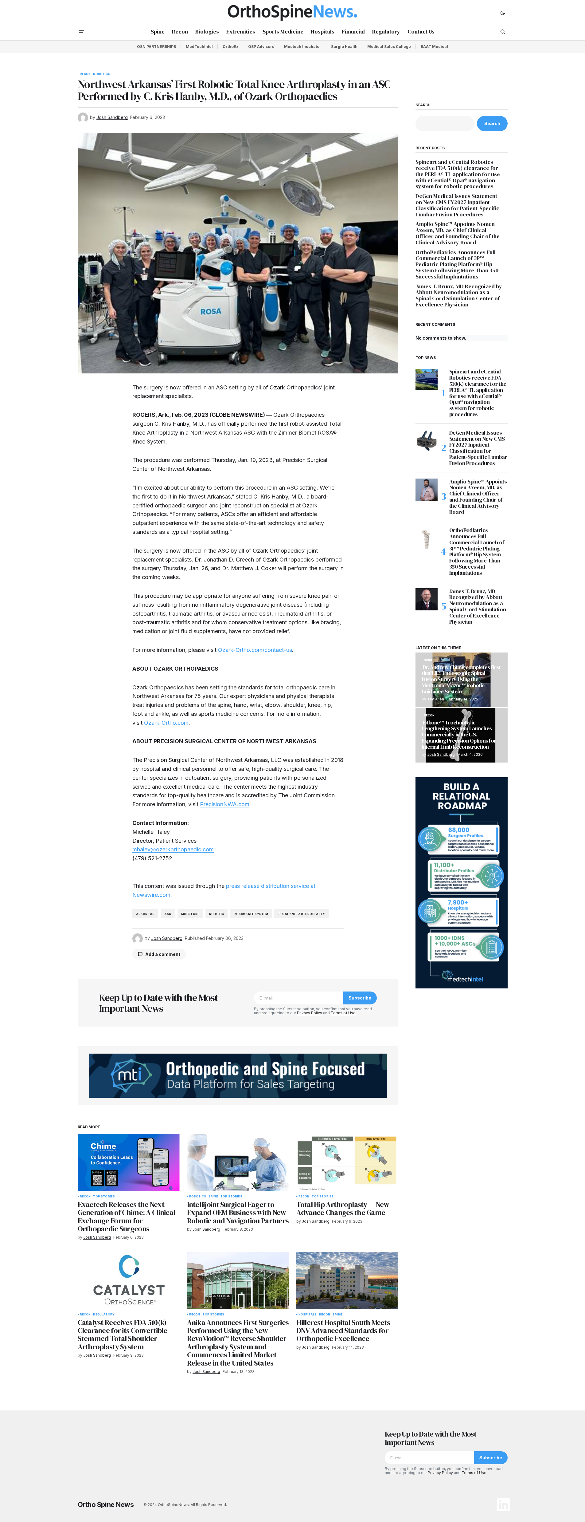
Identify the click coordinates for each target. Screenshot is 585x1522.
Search (423, 105)
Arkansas (145, 914)
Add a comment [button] (162, 954)
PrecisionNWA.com (224, 804)
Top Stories (104, 1196)
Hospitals (307, 1314)
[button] (503, 12)
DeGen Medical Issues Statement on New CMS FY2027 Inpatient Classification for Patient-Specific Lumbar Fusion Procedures (457, 205)
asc (167, 914)
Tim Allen (435, 699)
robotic (216, 914)
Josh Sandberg (441, 754)
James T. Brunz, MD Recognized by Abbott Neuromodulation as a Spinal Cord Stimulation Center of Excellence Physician (458, 295)
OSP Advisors (261, 46)
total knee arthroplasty (301, 914)
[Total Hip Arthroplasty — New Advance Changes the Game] (347, 1162)
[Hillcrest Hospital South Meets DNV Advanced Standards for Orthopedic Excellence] (347, 1280)
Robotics (101, 74)
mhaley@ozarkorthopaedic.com (173, 849)
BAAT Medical (434, 46)
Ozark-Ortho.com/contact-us (255, 650)
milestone (190, 914)
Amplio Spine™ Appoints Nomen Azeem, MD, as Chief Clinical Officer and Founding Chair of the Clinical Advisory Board (457, 233)
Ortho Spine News (106, 1504)
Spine (213, 1196)
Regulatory (104, 1314)
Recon (85, 74)
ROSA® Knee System (251, 914)
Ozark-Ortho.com (166, 723)
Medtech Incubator (302, 46)
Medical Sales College (389, 46)
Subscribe (360, 997)
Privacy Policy (309, 1013)
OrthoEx (230, 46)
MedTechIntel (199, 46)
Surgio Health (344, 46)
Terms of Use (343, 1013)
